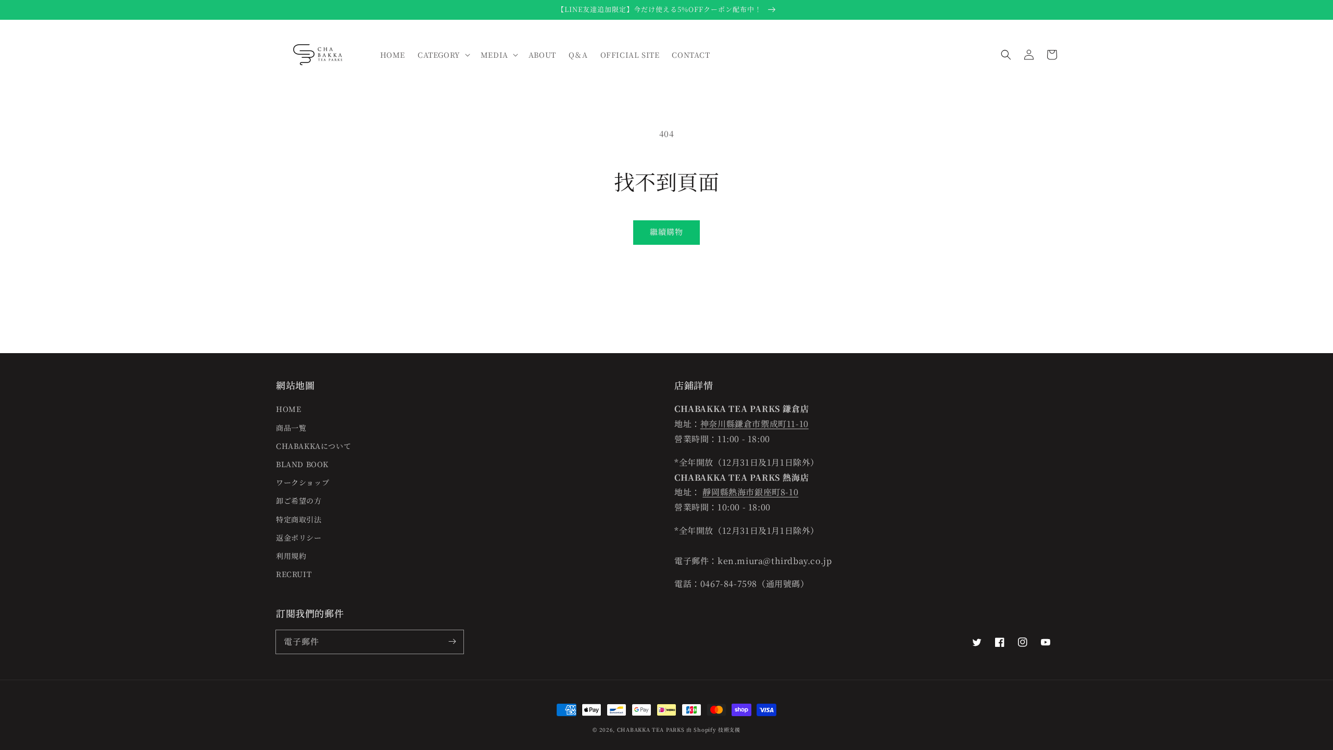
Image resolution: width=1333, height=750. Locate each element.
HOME (288, 409)
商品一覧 (291, 427)
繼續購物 (666, 231)
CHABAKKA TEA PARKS (651, 729)
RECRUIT (293, 574)
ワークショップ (302, 482)
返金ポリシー (299, 537)
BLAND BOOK (302, 464)
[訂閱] (452, 641)
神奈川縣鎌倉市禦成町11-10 (754, 424)
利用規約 (291, 556)
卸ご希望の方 (299, 500)
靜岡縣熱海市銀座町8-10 (750, 492)
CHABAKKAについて (313, 446)
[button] (1006, 54)
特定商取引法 (299, 519)
